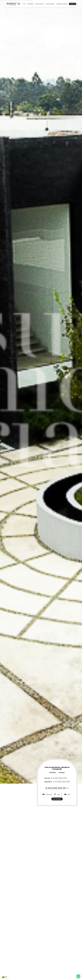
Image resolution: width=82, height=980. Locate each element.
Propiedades (30, 4)
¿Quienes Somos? (39, 4)
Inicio (24, 4)
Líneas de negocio (50, 4)
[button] (78, 976)
